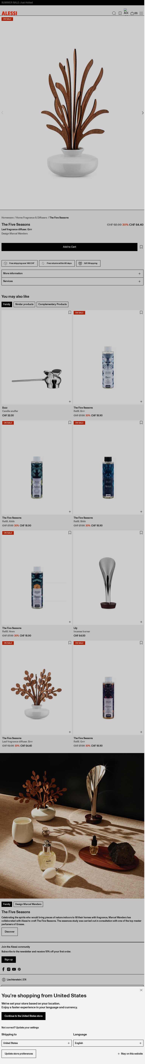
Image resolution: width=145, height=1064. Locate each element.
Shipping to (9, 1034)
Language (79, 1034)
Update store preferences (19, 1053)
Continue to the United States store (23, 1016)
